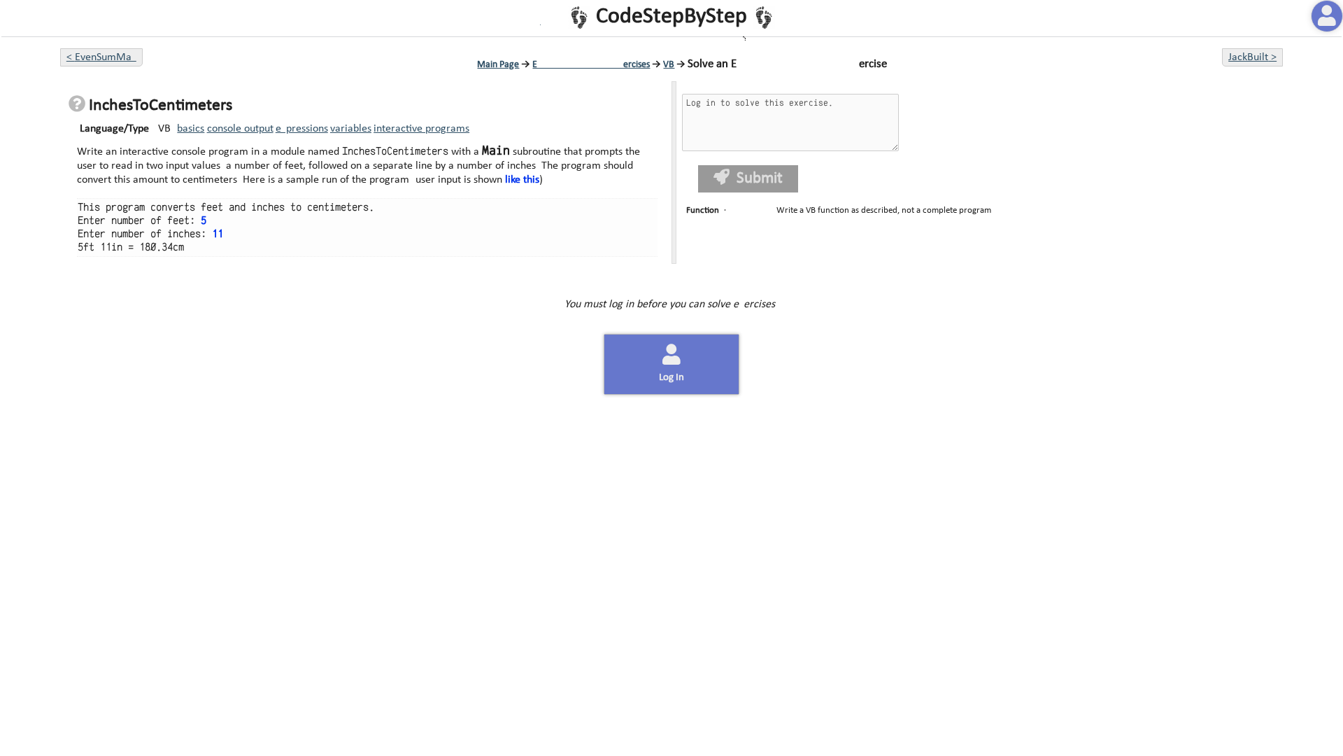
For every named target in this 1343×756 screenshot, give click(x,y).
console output (240, 128)
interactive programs (421, 128)
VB (668, 64)
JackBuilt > (1252, 57)
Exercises (591, 64)
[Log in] (1327, 16)
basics (190, 128)
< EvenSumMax (101, 57)
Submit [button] (760, 179)
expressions (302, 128)
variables (350, 128)
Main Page (498, 64)
